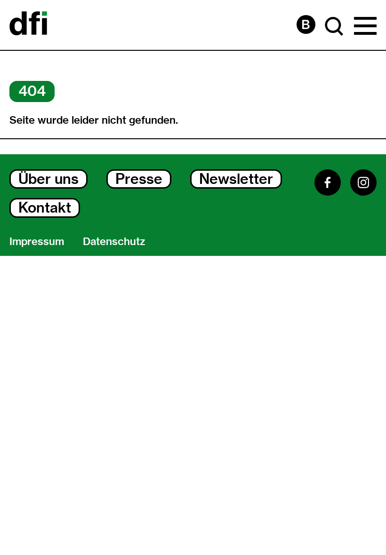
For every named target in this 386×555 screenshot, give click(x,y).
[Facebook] (327, 182)
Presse (138, 179)
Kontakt (44, 207)
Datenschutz (114, 241)
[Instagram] (363, 182)
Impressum (36, 241)
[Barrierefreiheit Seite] (306, 24)
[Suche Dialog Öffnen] (334, 26)
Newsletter (236, 179)
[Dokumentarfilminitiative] (28, 25)
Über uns (48, 179)
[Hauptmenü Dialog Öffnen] (365, 26)
